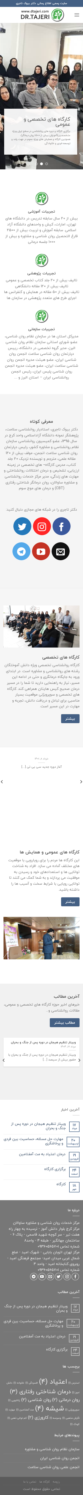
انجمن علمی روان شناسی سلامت (54, 1435)
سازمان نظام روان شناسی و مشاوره (52, 1417)
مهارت (10, 1378)
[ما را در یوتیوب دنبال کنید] (41, 520)
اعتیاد (53, 1350)
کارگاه (61, 1153)
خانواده (18, 1351)
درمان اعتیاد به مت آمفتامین (42, 1122)
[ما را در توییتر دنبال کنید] (22, 495)
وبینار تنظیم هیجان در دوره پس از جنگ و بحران (38, 1094)
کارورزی (38, 1386)
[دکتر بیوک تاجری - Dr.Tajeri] (41, 15)
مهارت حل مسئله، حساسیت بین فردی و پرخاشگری (33, 1109)
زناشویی (14, 1369)
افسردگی (31, 1351)
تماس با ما (29, 1450)
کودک (75, 1392)
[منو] (77, 14)
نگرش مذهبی (71, 1386)
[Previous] (79, 1028)
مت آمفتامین (25, 1378)
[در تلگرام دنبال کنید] (21, 520)
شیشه (49, 1377)
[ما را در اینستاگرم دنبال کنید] (42, 495)
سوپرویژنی (72, 1378)
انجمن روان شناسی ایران (60, 1426)
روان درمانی (66, 1368)
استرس (74, 1351)
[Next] (4, 1028)
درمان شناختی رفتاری (40, 1360)
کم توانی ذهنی (17, 1386)
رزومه (56, 1450)
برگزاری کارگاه (55, 1137)
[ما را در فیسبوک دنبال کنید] (62, 495)
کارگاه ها (44, 1450)
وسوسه (55, 1386)
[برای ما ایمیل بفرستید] (61, 520)
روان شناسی (36, 1368)
